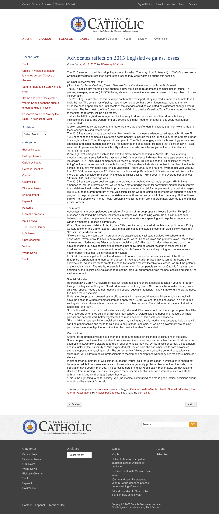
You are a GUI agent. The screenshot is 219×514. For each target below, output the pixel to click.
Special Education (178, 389)
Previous (74, 404)
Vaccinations (83, 392)
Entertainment (30, 194)
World (85, 38)
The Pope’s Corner (33, 227)
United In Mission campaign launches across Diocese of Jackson (38, 75)
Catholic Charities (32, 169)
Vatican (26, 246)
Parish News (29, 220)
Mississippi (65, 4)
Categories (29, 448)
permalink (144, 392)
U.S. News (28, 233)
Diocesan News (106, 389)
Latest (116, 448)
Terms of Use (57, 505)
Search (160, 4)
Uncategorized (31, 240)
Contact (193, 4)
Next (191, 404)
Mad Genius (152, 507)
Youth (127, 38)
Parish (27, 38)
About (182, 4)
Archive (171, 4)
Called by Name (31, 162)
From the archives (33, 214)
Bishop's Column (32, 156)
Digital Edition (145, 4)
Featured (27, 207)
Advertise (162, 454)
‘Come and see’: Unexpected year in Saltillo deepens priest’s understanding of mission (40, 103)
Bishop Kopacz (31, 149)
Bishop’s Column (107, 38)
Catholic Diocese (37, 4)
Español (142, 38)
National (66, 38)
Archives (73, 448)
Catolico (27, 175)
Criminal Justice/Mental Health (148, 389)
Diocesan (45, 38)
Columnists (161, 38)
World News (29, 253)
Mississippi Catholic (112, 64)
